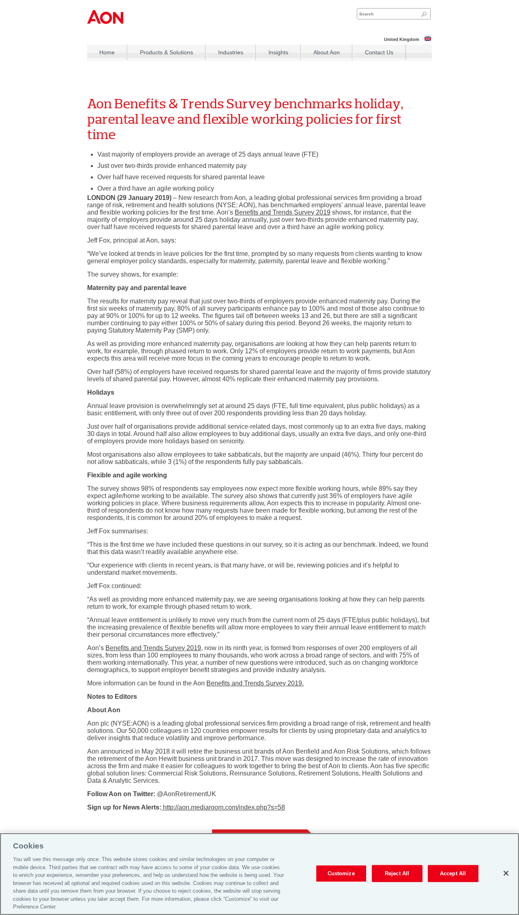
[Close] (506, 873)
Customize (341, 873)
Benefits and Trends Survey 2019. (255, 683)
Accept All (453, 873)
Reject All (397, 873)
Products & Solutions (166, 52)
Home (107, 52)
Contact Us (379, 52)
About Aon (326, 52)
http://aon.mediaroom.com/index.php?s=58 (223, 807)
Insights (278, 52)
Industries (230, 52)
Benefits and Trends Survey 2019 (282, 212)
